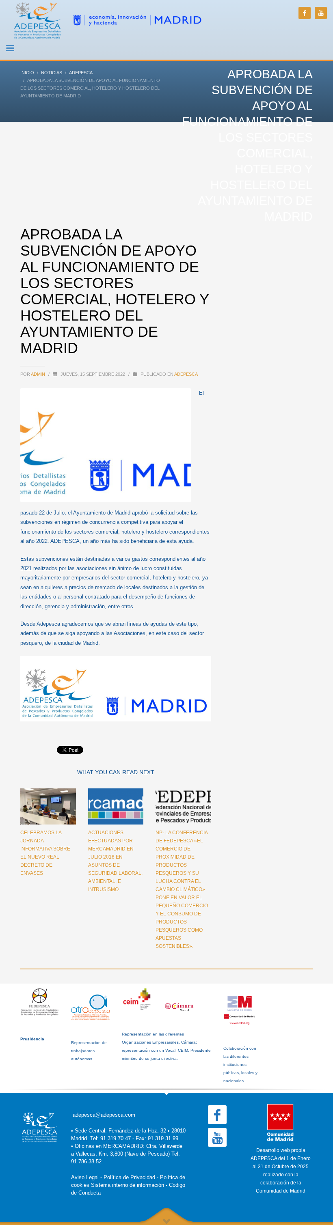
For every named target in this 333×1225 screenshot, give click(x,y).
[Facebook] (304, 13)
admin (38, 374)
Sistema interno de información (127, 1185)
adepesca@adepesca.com (104, 1115)
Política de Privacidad (129, 1177)
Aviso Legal (85, 1177)
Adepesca (186, 374)
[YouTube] (321, 13)
